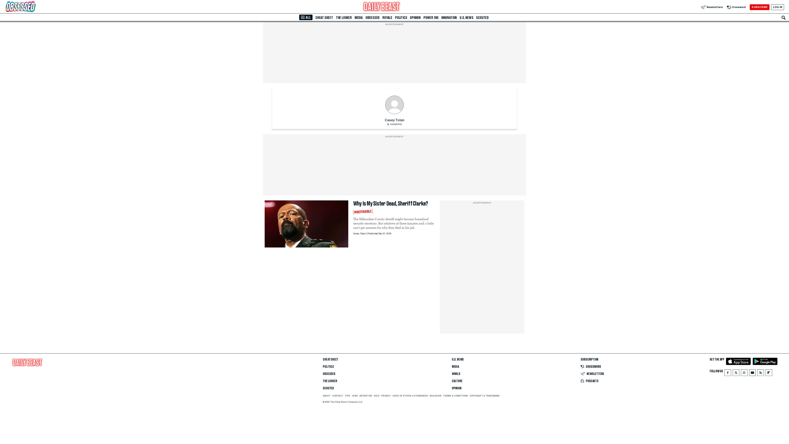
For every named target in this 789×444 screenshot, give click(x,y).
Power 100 (430, 18)
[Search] (784, 18)
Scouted (482, 18)
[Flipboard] (769, 373)
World (456, 374)
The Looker (344, 18)
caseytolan (396, 124)
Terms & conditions (455, 395)
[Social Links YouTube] (752, 373)
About (327, 395)
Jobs (355, 395)
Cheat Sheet (324, 18)
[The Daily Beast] (381, 7)
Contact (337, 395)
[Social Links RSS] (760, 373)
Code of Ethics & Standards (410, 395)
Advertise (365, 395)
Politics (401, 18)
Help (377, 395)
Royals (387, 18)
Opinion (415, 18)
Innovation (449, 18)
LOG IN (777, 7)
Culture (457, 381)
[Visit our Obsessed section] (33, 7)
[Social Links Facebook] (727, 373)
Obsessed (373, 18)
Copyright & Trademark (485, 395)
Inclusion (435, 395)
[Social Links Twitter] (736, 373)
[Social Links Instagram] (744, 373)
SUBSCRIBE (759, 7)
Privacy (386, 395)
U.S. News (466, 18)
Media (359, 18)
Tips (347, 395)
